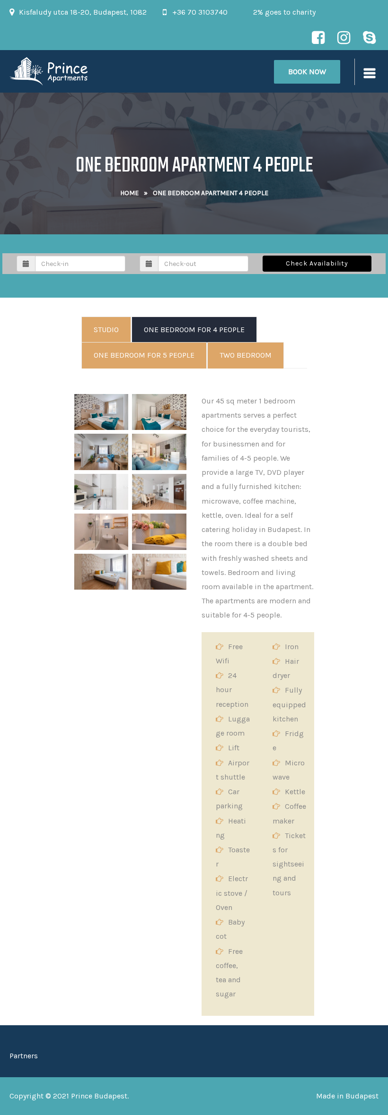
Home (129, 193)
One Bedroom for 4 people (194, 329)
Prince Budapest (99, 1095)
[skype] (369, 37)
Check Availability (317, 263)
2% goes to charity (284, 12)
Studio (106, 329)
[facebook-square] (318, 37)
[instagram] (344, 37)
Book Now (307, 71)
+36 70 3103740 (200, 12)
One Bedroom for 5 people (144, 355)
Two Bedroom (246, 355)
